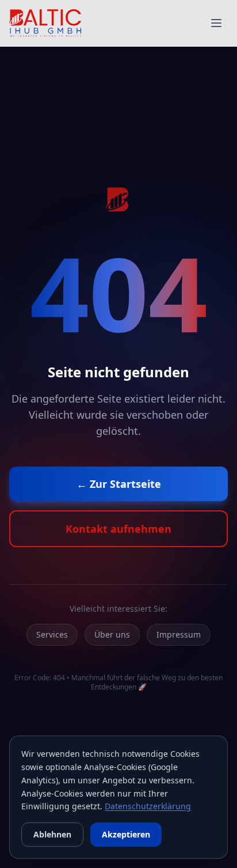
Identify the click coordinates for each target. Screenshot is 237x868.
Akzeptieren (126, 834)
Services (52, 634)
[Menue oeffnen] (216, 23)
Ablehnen (52, 834)
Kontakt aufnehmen (118, 529)
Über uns (112, 634)
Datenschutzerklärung (148, 806)
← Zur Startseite (119, 484)
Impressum (178, 634)
